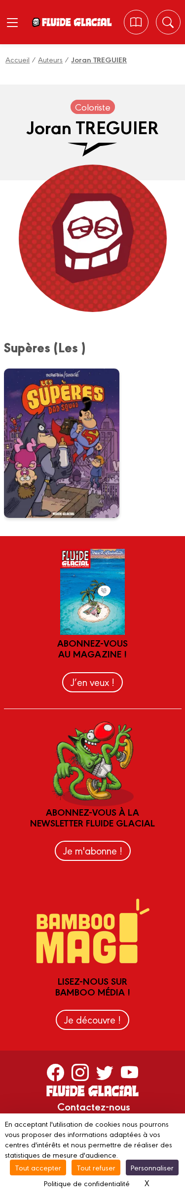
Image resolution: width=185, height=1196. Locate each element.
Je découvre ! (92, 1019)
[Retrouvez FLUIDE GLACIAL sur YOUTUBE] (129, 1071)
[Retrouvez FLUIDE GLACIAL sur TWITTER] (104, 1071)
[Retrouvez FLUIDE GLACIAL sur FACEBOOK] (55, 1071)
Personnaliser (152, 1167)
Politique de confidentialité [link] (87, 1183)
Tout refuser (95, 1167)
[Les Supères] (68, 443)
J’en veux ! (92, 681)
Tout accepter (38, 1167)
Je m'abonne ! (92, 850)
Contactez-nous (93, 1106)
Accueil (17, 59)
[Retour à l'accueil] (76, 22)
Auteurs (50, 59)
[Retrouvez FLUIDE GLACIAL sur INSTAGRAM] (80, 1071)
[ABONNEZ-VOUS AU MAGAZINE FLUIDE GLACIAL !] (136, 22)
